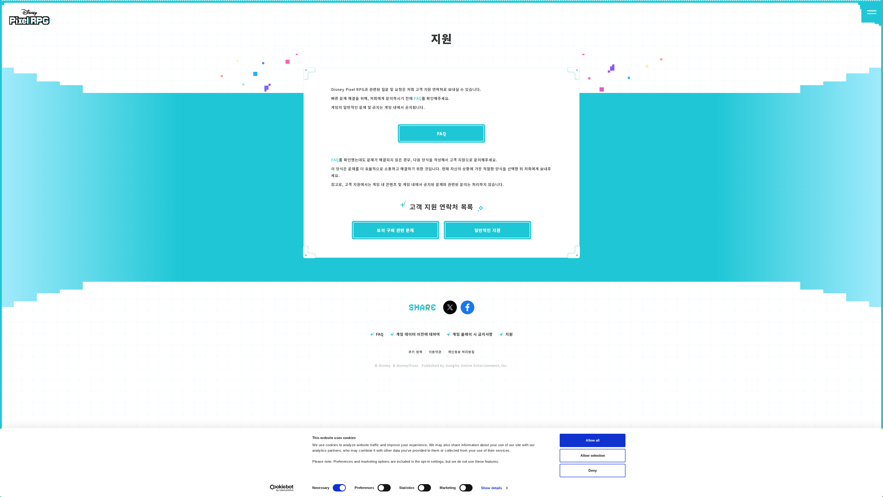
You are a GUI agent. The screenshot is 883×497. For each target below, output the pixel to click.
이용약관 (435, 352)
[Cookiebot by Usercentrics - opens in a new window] (282, 488)
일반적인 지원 (487, 230)
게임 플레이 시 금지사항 (473, 334)
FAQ (418, 98)
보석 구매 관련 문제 (395, 230)
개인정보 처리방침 (461, 352)
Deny (592, 470)
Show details (491, 488)
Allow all (592, 440)
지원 (509, 334)
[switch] (384, 487)
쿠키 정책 (415, 352)
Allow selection (592, 455)
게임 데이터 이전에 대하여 (418, 334)
